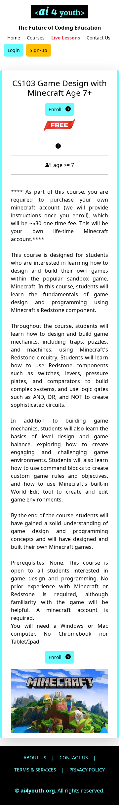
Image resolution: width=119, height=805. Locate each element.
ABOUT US (34, 757)
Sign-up (38, 50)
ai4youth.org (37, 790)
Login (14, 50)
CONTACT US (74, 757)
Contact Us (98, 38)
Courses (36, 38)
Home (13, 38)
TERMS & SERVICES (35, 770)
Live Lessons (65, 38)
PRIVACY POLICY (87, 770)
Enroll (57, 109)
